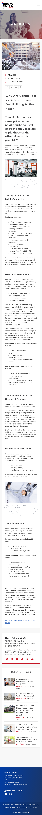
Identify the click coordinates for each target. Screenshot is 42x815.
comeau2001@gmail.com (18, 784)
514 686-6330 (13, 782)
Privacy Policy (22, 807)
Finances (11, 75)
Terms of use (32, 807)
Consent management (21, 809)
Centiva (25, 812)
